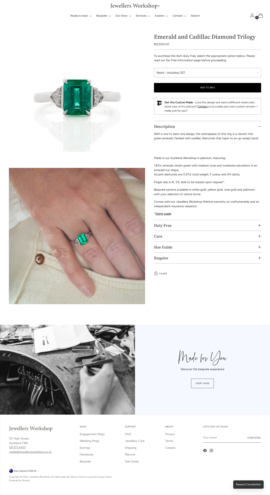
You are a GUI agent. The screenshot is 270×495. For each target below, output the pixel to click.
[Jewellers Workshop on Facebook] (205, 451)
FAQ (128, 434)
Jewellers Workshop (39, 476)
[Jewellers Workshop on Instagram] (211, 451)
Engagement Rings (92, 434)
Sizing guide (163, 214)
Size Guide (132, 461)
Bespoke (85, 461)
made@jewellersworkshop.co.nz (30, 452)
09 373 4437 (17, 447)
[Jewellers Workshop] (135, 5)
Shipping (130, 448)
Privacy (170, 434)
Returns (130, 454)
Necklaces (86, 454)
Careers (170, 448)
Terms (169, 441)
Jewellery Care (134, 441)
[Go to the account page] (251, 16)
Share (163, 273)
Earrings (85, 448)
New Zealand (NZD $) (25, 471)
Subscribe (254, 437)
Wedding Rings (89, 441)
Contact (202, 106)
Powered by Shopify (19, 480)
